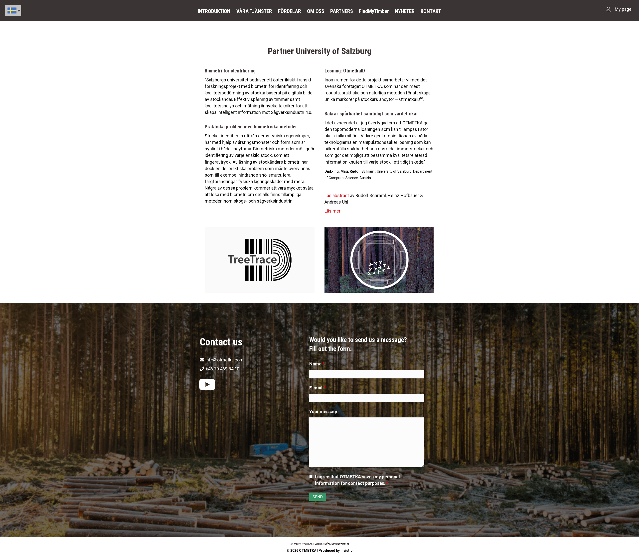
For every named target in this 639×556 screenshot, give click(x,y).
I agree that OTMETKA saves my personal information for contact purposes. (357, 480)
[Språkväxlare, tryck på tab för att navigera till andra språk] (13, 10)
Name (316, 363)
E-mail (317, 387)
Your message (323, 411)
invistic (346, 551)
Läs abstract (336, 195)
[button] (207, 384)
